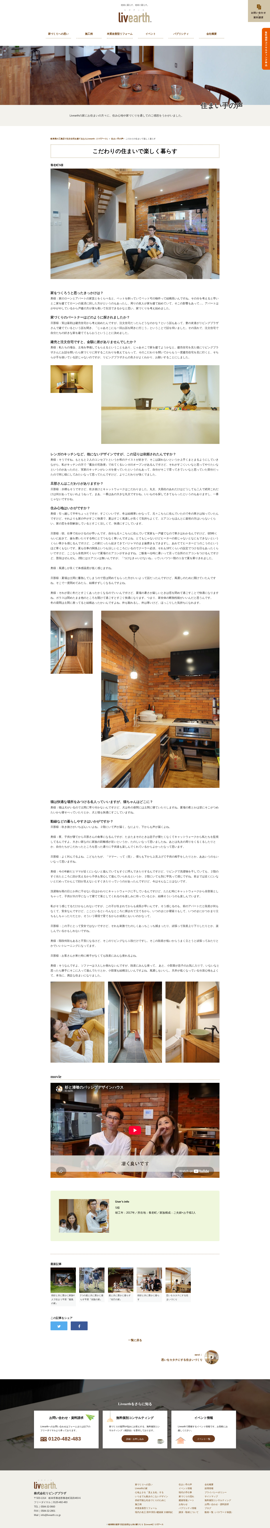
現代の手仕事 (185, 1492)
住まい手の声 (185, 1484)
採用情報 (209, 1488)
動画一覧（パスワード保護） (219, 1512)
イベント (150, 33)
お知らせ (183, 1504)
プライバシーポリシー (216, 1492)
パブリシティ (181, 33)
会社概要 (211, 33)
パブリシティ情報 (187, 1508)
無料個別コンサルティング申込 (266, 48)
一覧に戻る (135, 1340)
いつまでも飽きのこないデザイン (151, 1496)
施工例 (89, 33)
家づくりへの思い (58, 33)
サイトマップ (211, 1496)
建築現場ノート (186, 1500)
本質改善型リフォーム (120, 33)
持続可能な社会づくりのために (150, 1500)
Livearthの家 (141, 1488)
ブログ (208, 1508)
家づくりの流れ (186, 1496)
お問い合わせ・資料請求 (217, 1504)
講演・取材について (189, 1512)
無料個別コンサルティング (218, 1500)
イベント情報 (185, 1488)
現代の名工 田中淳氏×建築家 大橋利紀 (154, 1512)
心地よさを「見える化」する (149, 1492)
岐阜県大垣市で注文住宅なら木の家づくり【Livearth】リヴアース (135, 1524)
